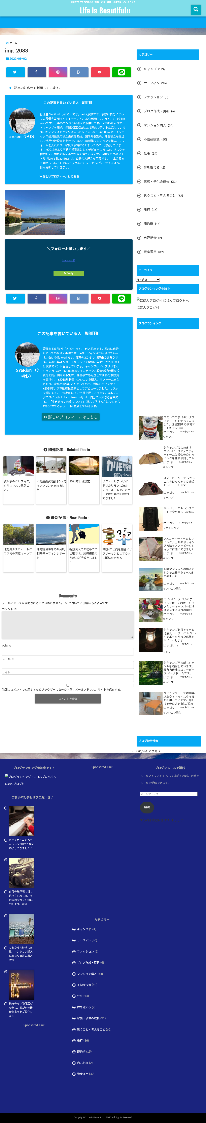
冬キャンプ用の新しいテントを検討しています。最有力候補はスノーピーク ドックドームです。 (179, 668)
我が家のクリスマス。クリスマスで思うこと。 (18, 485)
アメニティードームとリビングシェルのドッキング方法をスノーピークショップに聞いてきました (179, 544)
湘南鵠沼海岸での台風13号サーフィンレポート (51, 553)
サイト (6, 672)
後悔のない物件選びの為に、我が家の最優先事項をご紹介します (21, 1009)
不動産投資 (152, 139)
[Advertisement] (39, 1073)
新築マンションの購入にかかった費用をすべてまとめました (179, 573)
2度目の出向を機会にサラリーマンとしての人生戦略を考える (117, 553)
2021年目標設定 (79, 481)
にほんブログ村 (148, 307)
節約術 (148, 224)
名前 (6, 646)
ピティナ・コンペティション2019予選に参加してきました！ (21, 844)
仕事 (147, 153)
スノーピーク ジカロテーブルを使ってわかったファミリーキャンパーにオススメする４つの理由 (179, 605)
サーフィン (152, 83)
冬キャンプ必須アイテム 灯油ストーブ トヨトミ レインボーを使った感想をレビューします (180, 635)
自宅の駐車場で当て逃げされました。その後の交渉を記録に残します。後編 (21, 898)
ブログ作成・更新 (156, 111)
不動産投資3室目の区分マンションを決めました (51, 485)
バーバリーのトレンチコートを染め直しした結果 (179, 510)
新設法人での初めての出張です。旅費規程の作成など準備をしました (83, 556)
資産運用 (150, 252)
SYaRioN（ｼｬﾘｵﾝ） (22, 136)
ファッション (153, 97)
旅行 (147, 209)
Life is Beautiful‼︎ (105, 10)
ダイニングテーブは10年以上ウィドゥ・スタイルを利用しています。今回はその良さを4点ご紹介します (179, 699)
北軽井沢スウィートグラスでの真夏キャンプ (18, 551)
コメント (9, 609)
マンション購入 (155, 125)
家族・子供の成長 (156, 181)
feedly (70, 273)
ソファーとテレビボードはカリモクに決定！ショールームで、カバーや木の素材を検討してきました (116, 490)
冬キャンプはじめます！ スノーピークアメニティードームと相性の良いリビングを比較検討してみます (179, 453)
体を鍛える (152, 167)
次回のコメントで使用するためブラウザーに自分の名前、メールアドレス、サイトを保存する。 (62, 689)
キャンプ (150, 69)
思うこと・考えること (160, 195)
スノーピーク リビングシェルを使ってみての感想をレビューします (179, 482)
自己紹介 (150, 238)
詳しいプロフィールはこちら (60, 176)
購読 (147, 807)
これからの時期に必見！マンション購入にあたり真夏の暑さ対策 (21, 954)
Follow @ (68, 260)
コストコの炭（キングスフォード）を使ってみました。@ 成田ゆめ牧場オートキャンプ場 (179, 423)
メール (8, 659)
